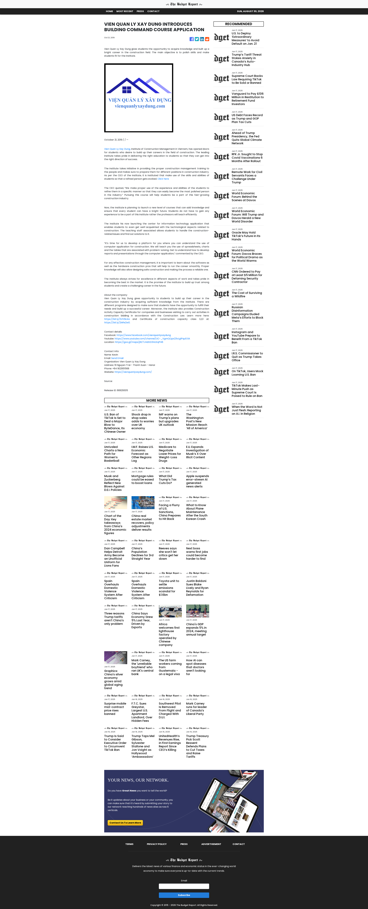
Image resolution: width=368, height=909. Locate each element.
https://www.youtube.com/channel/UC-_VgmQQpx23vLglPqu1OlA (152, 338)
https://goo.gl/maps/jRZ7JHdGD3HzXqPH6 (139, 342)
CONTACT (153, 11)
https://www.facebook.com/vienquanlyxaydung (144, 335)
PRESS (140, 11)
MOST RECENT (124, 11)
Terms (129, 844)
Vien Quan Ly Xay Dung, (117, 149)
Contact (239, 844)
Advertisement (211, 844)
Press (184, 844)
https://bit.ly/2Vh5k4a (117, 319)
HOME (109, 11)
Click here (163, 178)
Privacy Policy (157, 844)
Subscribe (184, 895)
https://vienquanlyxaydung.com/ (133, 372)
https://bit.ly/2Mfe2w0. (117, 322)
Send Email (117, 358)
